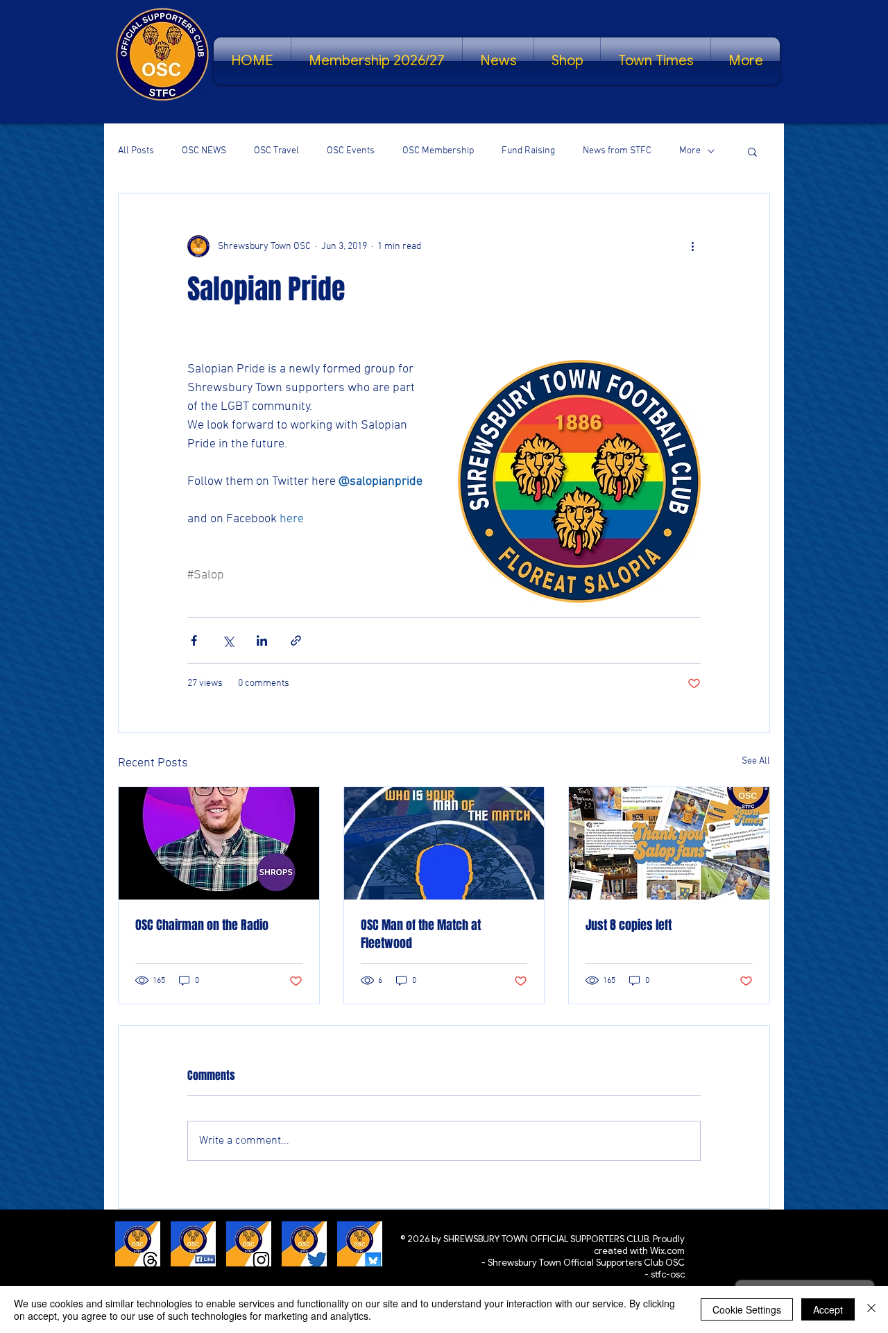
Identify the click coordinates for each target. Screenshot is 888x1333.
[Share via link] (295, 640)
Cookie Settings (746, 1309)
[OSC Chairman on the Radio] (219, 843)
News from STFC (617, 151)
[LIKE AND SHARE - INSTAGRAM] (248, 1243)
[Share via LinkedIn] (261, 640)
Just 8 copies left (629, 925)
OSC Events (351, 151)
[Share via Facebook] (193, 640)
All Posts (136, 151)
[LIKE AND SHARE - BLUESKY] (359, 1243)
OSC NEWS (204, 151)
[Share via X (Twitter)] (227, 640)
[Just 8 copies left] (669, 843)
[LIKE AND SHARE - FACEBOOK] (193, 1243)
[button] (752, 151)
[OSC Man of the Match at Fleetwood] (444, 843)
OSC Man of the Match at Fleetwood (421, 934)
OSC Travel (276, 151)
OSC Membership (438, 151)
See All (756, 761)
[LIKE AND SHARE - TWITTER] (304, 1243)
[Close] (871, 1309)
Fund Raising (528, 151)
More (690, 151)
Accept (828, 1309)
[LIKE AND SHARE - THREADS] (137, 1243)
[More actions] (692, 246)
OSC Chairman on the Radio (201, 925)
